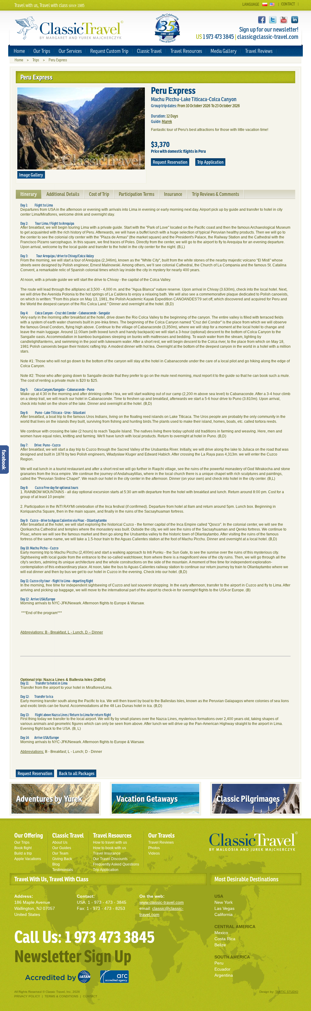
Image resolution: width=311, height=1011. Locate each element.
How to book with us (109, 848)
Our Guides (61, 848)
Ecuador (222, 969)
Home (19, 50)
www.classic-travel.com (161, 902)
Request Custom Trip (109, 50)
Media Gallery (223, 50)
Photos (154, 848)
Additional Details (62, 194)
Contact (288, 4)
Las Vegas (224, 908)
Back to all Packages (76, 773)
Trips (35, 60)
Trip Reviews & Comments (215, 194)
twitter (272, 19)
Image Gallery (31, 175)
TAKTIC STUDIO (286, 991)
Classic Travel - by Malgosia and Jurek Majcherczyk (69, 28)
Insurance (173, 194)
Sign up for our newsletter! (268, 29)
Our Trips (41, 50)
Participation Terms (136, 194)
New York (223, 902)
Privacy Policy (27, 996)
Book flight (23, 848)
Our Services (70, 50)
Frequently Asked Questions (116, 864)
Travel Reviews (258, 50)
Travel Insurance (107, 853)
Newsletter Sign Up (72, 956)
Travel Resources (186, 50)
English (272, 4)
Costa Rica (224, 938)
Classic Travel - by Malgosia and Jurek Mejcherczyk (253, 841)
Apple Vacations (27, 859)
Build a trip (23, 853)
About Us (59, 842)
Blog (56, 864)
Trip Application (210, 162)
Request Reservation (170, 162)
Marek (167, 121)
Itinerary (28, 194)
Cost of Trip (99, 194)
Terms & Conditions (61, 996)
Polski (264, 4)
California (223, 914)
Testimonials (62, 870)
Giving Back (62, 859)
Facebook (261, 19)
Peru (219, 963)
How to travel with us (110, 842)
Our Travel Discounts (110, 859)
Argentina (223, 975)
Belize (220, 944)
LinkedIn (294, 19)
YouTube (283, 19)
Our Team (60, 853)
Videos (154, 853)
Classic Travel (149, 50)
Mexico (221, 932)
